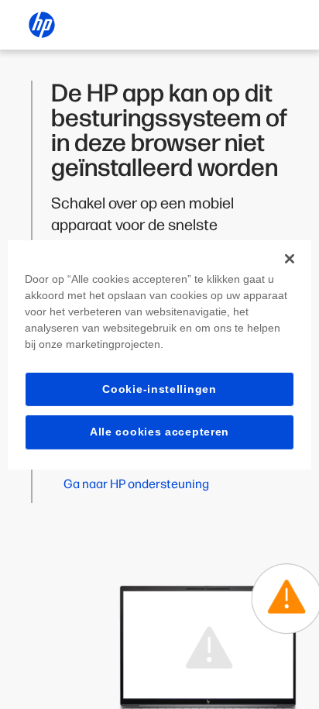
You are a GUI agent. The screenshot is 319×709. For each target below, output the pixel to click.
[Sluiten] (290, 258)
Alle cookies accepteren (159, 431)
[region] (159, 354)
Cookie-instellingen (159, 388)
